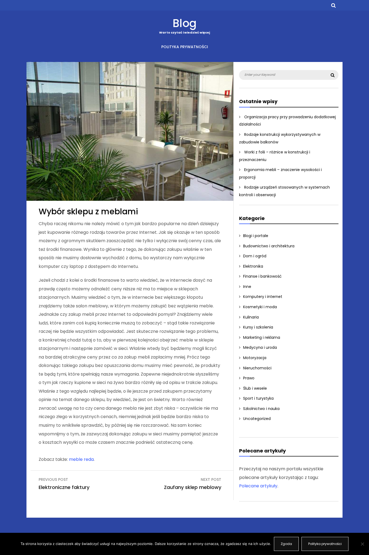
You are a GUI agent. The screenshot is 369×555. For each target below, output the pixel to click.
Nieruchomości (257, 368)
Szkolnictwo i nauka (261, 408)
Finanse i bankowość (262, 276)
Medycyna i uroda (260, 347)
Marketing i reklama (261, 337)
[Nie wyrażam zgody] (362, 544)
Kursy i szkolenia (258, 327)
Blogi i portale (255, 235)
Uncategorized (257, 418)
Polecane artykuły (258, 486)
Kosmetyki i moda (260, 307)
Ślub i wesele (255, 388)
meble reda (81, 459)
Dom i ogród (254, 256)
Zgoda (286, 543)
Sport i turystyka (258, 398)
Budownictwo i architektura (268, 246)
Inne (247, 286)
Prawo (248, 378)
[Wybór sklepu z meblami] (129, 199)
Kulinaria (251, 317)
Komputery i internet (262, 296)
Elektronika (253, 266)
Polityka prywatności (184, 47)
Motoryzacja (254, 357)
